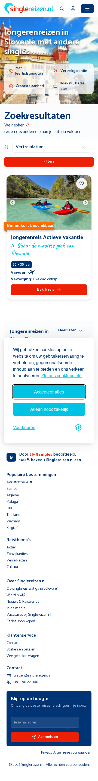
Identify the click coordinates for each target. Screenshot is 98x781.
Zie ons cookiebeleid (61, 375)
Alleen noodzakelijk (49, 409)
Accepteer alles (49, 392)
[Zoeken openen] (62, 9)
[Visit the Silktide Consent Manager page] (78, 427)
